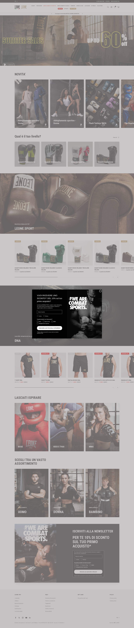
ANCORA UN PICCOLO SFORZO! (49, 328)
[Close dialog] (100, 291)
